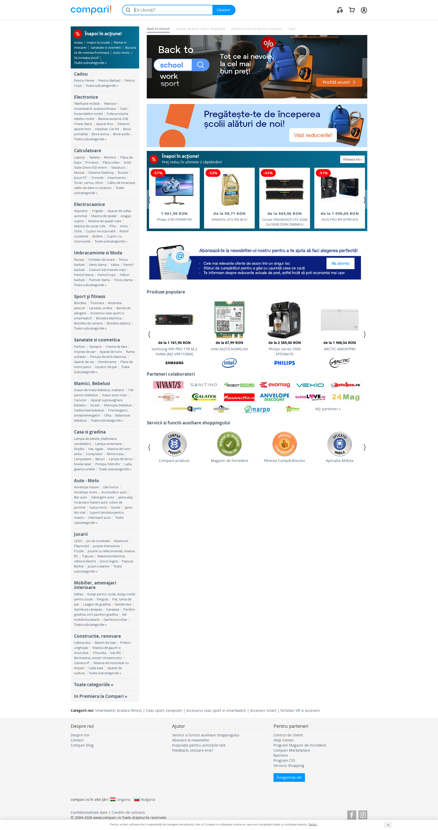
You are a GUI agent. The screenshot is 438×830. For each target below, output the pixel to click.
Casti (123, 109)
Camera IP (81, 663)
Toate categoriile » (93, 684)
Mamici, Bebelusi (92, 383)
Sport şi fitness (89, 296)
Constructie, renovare (97, 636)
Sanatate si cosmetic (105, 47)
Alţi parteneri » (328, 408)
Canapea (112, 609)
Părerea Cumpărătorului (284, 460)
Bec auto (80, 497)
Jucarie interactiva (106, 546)
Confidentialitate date (89, 812)
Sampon (95, 346)
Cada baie (95, 668)
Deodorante (107, 362)
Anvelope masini (86, 487)
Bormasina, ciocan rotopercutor (98, 658)
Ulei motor (111, 487)
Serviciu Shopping (288, 765)
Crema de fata (116, 346)
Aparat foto (104, 124)
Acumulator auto (114, 492)
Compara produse (174, 460)
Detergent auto (102, 497)
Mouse (79, 172)
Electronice (86, 97)
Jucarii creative (98, 566)
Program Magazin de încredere (299, 745)
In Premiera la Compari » (100, 696)
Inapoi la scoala (98, 42)
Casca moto (98, 507)
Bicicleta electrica (108, 318)
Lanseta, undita (100, 308)
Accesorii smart (263, 710)
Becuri (100, 459)
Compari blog (82, 745)
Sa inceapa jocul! (86, 58)
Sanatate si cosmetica (97, 340)
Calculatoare (87, 150)
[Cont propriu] (364, 10)
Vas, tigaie (95, 449)
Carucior (80, 400)
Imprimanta (116, 178)
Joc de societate (98, 541)
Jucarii (81, 534)
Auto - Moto (86, 480)
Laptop (79, 157)
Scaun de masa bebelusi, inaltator (99, 390)
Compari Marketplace (291, 750)
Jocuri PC (80, 178)
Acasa (78, 42)
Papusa (87, 556)
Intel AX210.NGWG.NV (229, 345)
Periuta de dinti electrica (108, 357)
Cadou (81, 74)
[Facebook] (351, 814)
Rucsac (79, 259)
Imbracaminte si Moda (98, 253)
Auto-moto (121, 52)
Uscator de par (106, 367)
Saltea (78, 594)
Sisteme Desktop (101, 172)
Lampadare (82, 459)
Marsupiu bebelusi (118, 405)
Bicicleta (80, 303)
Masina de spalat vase (104, 221)
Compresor (94, 454)
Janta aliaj (125, 497)
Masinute (121, 541)
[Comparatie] (340, 10)
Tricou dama (123, 280)
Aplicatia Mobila (339, 460)
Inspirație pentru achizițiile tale (199, 745)
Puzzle (79, 551)
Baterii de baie (105, 643)
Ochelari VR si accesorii (300, 710)
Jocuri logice (109, 561)
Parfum (79, 346)
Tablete (94, 157)
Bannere (280, 755)
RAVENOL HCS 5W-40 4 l (229, 216)
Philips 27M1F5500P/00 (174, 216)
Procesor (92, 162)
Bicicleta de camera (88, 323)
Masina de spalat (104, 216)
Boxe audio (121, 134)
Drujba (79, 449)
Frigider (97, 211)
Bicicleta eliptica (118, 323)
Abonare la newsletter (191, 740)
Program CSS (284, 760)
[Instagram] (362, 814)
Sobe (78, 231)
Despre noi (80, 735)
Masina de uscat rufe (89, 226)
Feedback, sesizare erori (192, 750)
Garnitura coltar (115, 619)
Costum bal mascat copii (107, 270)
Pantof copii (107, 275)
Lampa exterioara (108, 444)
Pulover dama (99, 280)
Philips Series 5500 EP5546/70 (284, 348)
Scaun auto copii (114, 395)
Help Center (283, 740)
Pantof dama (84, 275)
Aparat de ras (84, 362)
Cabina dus (82, 643)
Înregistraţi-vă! (289, 777)
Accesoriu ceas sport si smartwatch (216, 710)
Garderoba (123, 604)
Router (123, 172)
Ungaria (123, 799)
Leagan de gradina (97, 604)
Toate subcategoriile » (90, 63)
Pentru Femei (84, 80)
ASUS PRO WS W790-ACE (340, 216)
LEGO (78, 541)
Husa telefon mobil (88, 114)
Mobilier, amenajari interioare (95, 585)
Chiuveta (99, 653)
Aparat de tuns (111, 352)
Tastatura (118, 167)
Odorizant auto (99, 517)
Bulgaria (148, 799)
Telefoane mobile (87, 103)
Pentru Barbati (109, 80)
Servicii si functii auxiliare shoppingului (205, 735)
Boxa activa (100, 134)
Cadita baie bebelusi (89, 410)
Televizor (110, 103)
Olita (107, 415)
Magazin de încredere (229, 460)
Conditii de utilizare (128, 812)
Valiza (115, 265)
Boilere (97, 236)
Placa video (111, 162)
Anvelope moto (85, 492)
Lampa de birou (121, 459)
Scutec (95, 405)
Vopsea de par (85, 352)
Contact (77, 740)
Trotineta (97, 303)
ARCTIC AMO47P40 (339, 345)
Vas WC (115, 653)
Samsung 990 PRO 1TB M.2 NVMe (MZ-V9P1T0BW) (174, 348)
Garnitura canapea (88, 609)
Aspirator (81, 211)
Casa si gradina (90, 432)
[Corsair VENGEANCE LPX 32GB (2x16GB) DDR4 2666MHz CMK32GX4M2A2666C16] (285, 189)
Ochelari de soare (101, 259)
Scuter (116, 507)
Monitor (110, 157)
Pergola (102, 599)
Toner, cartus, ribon (88, 183)
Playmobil (81, 546)
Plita (112, 226)
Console (97, 178)
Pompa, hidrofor (107, 464)
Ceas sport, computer (164, 710)
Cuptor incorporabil (100, 231)
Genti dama (97, 265)
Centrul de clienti (288, 735)
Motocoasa (115, 454)
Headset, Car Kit (107, 129)
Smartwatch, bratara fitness (95, 109)
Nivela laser (82, 464)
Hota (123, 226)
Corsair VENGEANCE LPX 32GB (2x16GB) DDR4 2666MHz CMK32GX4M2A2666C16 (284, 219)
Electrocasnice (89, 204)
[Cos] (351, 10)
